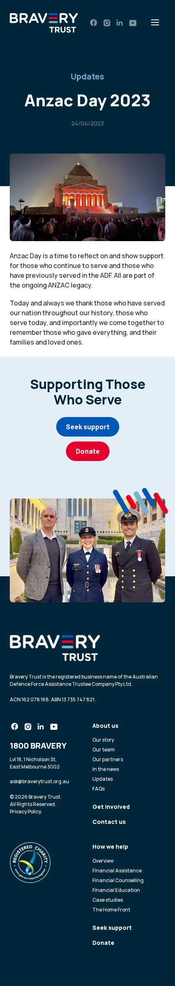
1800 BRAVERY (38, 745)
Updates (87, 76)
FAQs (98, 788)
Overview (103, 860)
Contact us (109, 822)
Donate (88, 451)
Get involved (111, 806)
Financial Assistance (117, 870)
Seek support (87, 426)
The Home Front (111, 909)
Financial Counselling (118, 880)
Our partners (107, 759)
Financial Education (116, 890)
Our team (103, 749)
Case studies (107, 899)
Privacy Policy (25, 811)
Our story (103, 739)
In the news (105, 769)
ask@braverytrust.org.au (39, 781)
